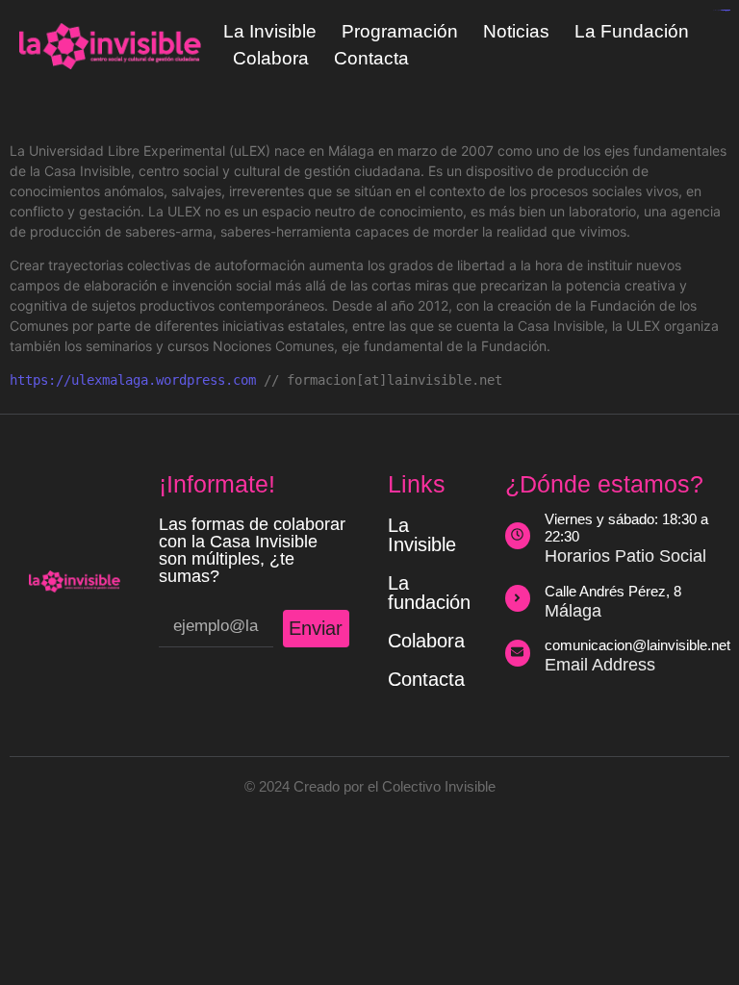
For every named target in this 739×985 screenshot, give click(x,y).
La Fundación (631, 31)
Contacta (371, 58)
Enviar (316, 628)
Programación (400, 31)
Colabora (271, 58)
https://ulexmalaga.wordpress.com (133, 380)
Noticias (516, 31)
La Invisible (270, 31)
